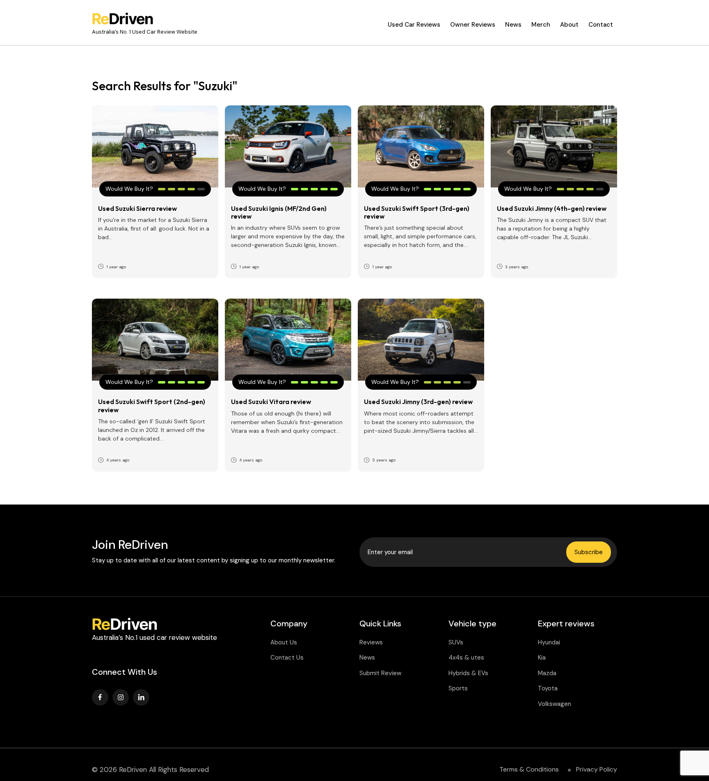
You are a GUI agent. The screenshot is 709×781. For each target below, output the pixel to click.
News (513, 25)
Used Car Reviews (414, 25)
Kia (542, 657)
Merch (540, 25)
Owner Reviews (472, 25)
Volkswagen (554, 704)
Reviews (371, 642)
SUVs (455, 642)
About (569, 25)
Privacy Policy (596, 769)
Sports (458, 688)
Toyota (548, 688)
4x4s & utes (466, 657)
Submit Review (380, 673)
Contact (600, 25)
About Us (283, 642)
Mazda (547, 673)
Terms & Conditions (529, 769)
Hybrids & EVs (468, 673)
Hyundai (549, 642)
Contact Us (287, 657)
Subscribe (588, 552)
